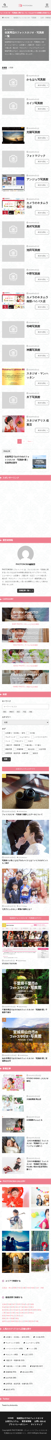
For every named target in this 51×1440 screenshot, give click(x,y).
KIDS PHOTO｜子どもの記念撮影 (25, 645)
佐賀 (8, 1321)
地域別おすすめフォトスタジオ (30, 1418)
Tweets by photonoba (10, 1405)
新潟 (3, 1310)
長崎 (12, 1321)
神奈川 (12, 712)
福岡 (3, 1321)
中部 (19, 1288)
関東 (14, 1288)
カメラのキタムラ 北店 (37, 205)
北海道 (4, 1304)
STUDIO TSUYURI (9, 964)
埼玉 (18, 712)
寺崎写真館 (33, 326)
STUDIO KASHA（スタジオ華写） (38, 1080)
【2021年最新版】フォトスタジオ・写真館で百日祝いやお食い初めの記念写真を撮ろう (38, 1165)
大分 (21, 1321)
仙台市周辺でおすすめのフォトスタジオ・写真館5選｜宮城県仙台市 (24, 1060)
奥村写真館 (33, 226)
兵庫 (21, 1313)
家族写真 (37, 1366)
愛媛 (12, 1318)
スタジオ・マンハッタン (37, 375)
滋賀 (8, 1313)
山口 (21, 1315)
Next (29, 441)
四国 (32, 1288)
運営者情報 (26, 1421)
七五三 (28, 1354)
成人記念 (27, 1372)
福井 (17, 1310)
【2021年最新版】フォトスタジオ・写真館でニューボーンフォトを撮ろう (38, 1143)
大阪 (30, 712)
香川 (8, 1318)
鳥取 (3, 1315)
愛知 (39, 1310)
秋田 (18, 1304)
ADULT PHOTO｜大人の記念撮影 (25, 666)
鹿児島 (31, 1321)
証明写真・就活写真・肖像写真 (19, 1384)
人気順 (10, 67)
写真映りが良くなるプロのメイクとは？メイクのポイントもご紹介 (25, 862)
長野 (26, 1310)
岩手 (14, 1304)
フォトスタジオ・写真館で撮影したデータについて (22, 814)
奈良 (26, 1313)
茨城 (3, 1307)
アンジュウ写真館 (37, 179)
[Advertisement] (25, 508)
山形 (27, 1304)
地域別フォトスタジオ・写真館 (24, 17)
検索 (5, 759)
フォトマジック (36, 155)
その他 (39, 1337)
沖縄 (36, 1321)
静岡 (35, 1310)
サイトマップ (36, 1424)
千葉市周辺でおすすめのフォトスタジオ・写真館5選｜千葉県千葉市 (24, 1011)
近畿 (23, 1288)
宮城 (23, 1304)
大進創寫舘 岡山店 (34, 1099)
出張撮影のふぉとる (34, 1120)
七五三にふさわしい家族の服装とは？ (17, 909)
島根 (8, 1315)
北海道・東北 (7, 1288)
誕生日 (10, 1389)
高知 (17, 1318)
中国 (28, 1288)
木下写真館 (33, 397)
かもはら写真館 (36, 79)
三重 (3, 1313)
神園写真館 (33, 350)
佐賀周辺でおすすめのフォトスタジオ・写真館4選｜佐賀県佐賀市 (17, 460)
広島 (17, 1315)
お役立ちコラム (12, 1421)
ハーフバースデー (14, 1348)
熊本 (17, 1321)
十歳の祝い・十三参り (16, 1366)
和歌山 (31, 1313)
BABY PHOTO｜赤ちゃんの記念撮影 (25, 624)
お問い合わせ (40, 1421)
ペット (33, 1348)
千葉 (24, 712)
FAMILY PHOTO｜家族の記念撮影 (25, 687)
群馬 (12, 1307)
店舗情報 (11, 1372)
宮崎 (26, 1321)
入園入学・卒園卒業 (15, 1360)
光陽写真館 (33, 132)
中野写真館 (33, 273)
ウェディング (12, 1343)
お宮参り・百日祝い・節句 (17, 1337)
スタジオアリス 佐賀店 (38, 422)
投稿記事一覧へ (25, 590)
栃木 (8, 1307)
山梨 (21, 1310)
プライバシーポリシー (18, 1424)
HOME (6, 17)
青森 (9, 1304)
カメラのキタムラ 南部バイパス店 (37, 299)
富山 (8, 1310)
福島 (32, 1304)
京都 (12, 1313)
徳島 (3, 1318)
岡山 (12, 1315)
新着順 (4, 67)
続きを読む (42, 85)
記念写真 (11, 1378)
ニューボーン (32, 1343)
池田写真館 (33, 250)
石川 (12, 1310)
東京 (4, 712)
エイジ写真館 (35, 103)
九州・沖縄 (39, 1288)
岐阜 (30, 1310)
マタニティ (12, 1354)
